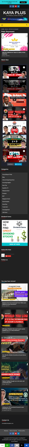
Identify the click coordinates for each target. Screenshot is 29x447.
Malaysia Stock (5, 49)
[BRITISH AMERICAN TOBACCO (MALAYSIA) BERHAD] (14, 42)
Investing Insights (6, 182)
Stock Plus (4, 204)
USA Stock (4, 212)
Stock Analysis (11, 49)
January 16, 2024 (6, 410)
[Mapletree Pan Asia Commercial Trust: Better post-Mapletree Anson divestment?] (14, 292)
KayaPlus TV (5, 188)
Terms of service (13, 430)
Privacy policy (21, 430)
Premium (4, 193)
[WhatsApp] (7, 445)
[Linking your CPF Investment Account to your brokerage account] (14, 396)
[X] (21, 445)
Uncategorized (6, 209)
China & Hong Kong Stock (8, 179)
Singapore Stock (6, 198)
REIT (3, 196)
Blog (3, 177)
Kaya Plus (14, 12)
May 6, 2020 (5, 55)
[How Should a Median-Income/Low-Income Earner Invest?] (14, 344)
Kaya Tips (4, 185)
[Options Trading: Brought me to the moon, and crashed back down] (14, 370)
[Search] (27, 25)
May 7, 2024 (5, 384)
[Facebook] (12, 445)
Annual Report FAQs (7, 174)
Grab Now (23, 2)
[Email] (17, 445)
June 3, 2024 (5, 305)
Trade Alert (5, 207)
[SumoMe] (26, 445)
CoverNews (24, 439)
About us (6, 430)
